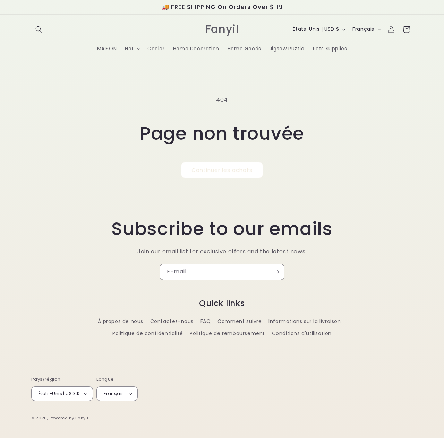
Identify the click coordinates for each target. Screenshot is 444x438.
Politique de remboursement (227, 333)
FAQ (205, 321)
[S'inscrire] (276, 272)
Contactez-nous (172, 321)
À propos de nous (120, 321)
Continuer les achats (222, 170)
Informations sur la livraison (304, 321)
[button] (38, 29)
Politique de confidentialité (147, 333)
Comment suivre (239, 321)
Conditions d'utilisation (302, 333)
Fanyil (81, 418)
